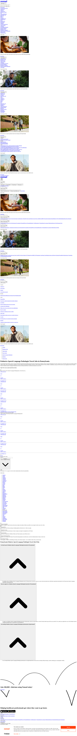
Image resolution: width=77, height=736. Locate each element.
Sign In (4, 721)
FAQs (1, 715)
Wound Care (2, 104)
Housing (10, 151)
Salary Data (11, 149)
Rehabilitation (2, 21)
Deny (68, 730)
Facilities (1, 717)
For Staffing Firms (3, 175)
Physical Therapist (3, 28)
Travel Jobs (2, 3)
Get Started (9, 146)
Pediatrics (2, 105)
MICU (1, 16)
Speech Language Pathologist (5, 66)
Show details (16, 733)
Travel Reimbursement (4, 143)
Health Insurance (3, 141)
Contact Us (4, 139)
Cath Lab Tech (2, 25)
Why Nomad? (2, 714)
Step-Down (2, 22)
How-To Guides (9, 148)
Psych (1, 20)
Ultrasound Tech (3, 32)
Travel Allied (3, 57)
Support (3, 715)
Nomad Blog (11, 145)
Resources (2, 137)
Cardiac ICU (2, 9)
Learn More (2, 67)
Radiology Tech (3, 29)
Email (1, 457)
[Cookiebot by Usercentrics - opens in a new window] (6, 734)
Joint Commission (12, 715)
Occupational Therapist (4, 27)
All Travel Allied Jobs (4, 24)
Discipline (5, 458)
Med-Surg (2, 15)
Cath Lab (2, 10)
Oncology (2, 17)
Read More (2, 56)
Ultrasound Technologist (60, 719)
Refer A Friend (9, 714)
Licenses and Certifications (13, 147)
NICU (1, 97)
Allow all (68, 727)
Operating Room (3, 18)
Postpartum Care (3, 103)
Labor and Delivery (3, 106)
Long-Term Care (3, 96)
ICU (1, 13)
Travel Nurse (3, 92)
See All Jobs (2, 7)
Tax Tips (10, 150)
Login (7, 175)
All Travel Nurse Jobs (4, 8)
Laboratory (2, 26)
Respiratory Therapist (4, 30)
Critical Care (2, 11)
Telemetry (2, 23)
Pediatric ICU (2, 19)
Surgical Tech (2, 60)
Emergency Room (3, 12)
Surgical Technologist (52, 719)
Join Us (1, 721)
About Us (13, 714)
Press (6, 714)
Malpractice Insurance (4, 142)
